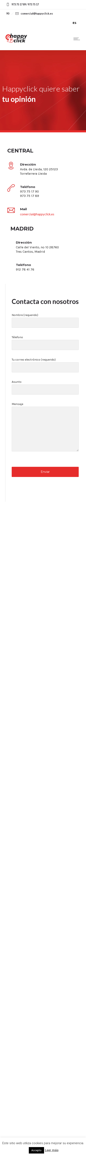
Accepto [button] (36, 1150)
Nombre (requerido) (25, 315)
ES (74, 22)
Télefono (17, 337)
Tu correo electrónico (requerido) (34, 359)
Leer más (51, 1150)
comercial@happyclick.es (37, 214)
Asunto (17, 382)
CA (66, 22)
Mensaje (17, 404)
